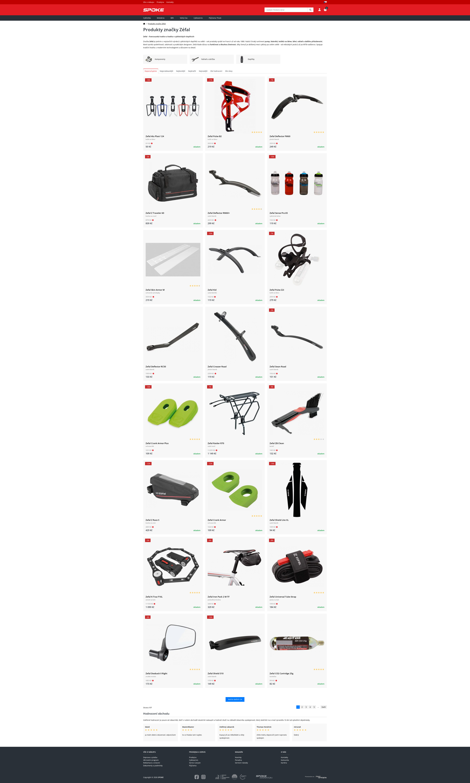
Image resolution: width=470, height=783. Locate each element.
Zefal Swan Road (278, 366)
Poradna (238, 760)
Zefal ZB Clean (277, 443)
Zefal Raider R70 (216, 443)
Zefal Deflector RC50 (156, 366)
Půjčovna (192, 765)
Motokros (160, 18)
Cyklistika (147, 18)
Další (324, 707)
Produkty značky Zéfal (157, 24)
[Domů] (144, 24)
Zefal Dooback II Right (156, 673)
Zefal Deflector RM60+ (219, 213)
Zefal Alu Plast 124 (155, 136)
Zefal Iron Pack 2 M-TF (218, 596)
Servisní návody (241, 763)
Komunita (285, 760)
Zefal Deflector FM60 (280, 136)
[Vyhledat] (310, 9)
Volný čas (184, 18)
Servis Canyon (195, 763)
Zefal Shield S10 (215, 673)
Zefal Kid (212, 289)
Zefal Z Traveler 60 (155, 213)
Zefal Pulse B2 (215, 136)
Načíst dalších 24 (235, 699)
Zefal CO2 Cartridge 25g (281, 673)
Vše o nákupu (148, 2)
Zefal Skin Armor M (155, 289)
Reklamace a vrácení (151, 763)
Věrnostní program (151, 760)
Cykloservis (198, 18)
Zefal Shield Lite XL (279, 520)
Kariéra (284, 763)
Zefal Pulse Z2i (277, 289)
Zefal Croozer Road (217, 366)
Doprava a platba (150, 757)
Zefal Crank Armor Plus (157, 443)
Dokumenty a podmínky (153, 765)
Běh (172, 18)
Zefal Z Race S (152, 520)
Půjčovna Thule (215, 18)
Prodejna (160, 2)
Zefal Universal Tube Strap (283, 596)
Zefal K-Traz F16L (154, 596)
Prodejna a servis (197, 752)
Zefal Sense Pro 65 (279, 213)
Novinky (238, 757)
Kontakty (170, 2)
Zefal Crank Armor (217, 520)
